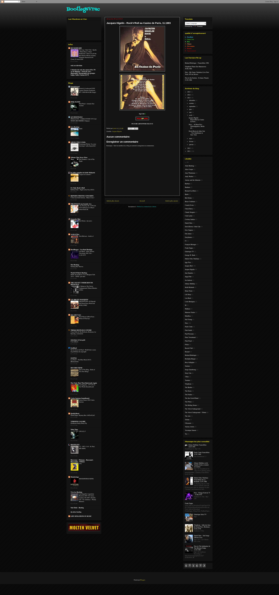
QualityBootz (75, 413)
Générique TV (189, 251)
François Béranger (190, 244)
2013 (189, 98)
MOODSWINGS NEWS (86, 479)
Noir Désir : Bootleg (77, 507)
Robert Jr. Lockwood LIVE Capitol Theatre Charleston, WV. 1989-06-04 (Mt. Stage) (87, 90)
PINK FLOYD (75, 102)
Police (187, 344)
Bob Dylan (188, 198)
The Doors (188, 391)
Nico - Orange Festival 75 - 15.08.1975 (202, 494)
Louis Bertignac (190, 301)
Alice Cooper (189, 169)
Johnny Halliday (190, 284)
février (191, 141)
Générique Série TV (200, 514)
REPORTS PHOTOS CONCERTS (82, 196)
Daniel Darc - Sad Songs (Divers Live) (201, 536)
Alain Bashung (189, 166)
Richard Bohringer (190, 355)
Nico (186, 323)
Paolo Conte (188, 327)
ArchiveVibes (75, 234)
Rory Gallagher (189, 362)
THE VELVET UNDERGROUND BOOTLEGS (82, 284)
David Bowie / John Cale (192, 227)
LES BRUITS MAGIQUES (79, 299)
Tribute (187, 420)
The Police (188, 402)
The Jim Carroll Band (191, 398)
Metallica (188, 316)
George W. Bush (190, 255)
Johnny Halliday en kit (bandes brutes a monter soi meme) (201, 465)
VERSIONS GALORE (78, 421)
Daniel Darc (188, 223)
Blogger (142, 580)
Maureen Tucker (190, 312)
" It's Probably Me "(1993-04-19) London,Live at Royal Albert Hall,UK (87, 207)
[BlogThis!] (131, 129)
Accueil (142, 201)
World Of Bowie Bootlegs (79, 273)
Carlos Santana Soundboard (80, 398)
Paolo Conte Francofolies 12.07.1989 (201, 453)
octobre (191, 103)
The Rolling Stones (191, 405)
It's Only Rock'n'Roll (78, 188)
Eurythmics (188, 237)
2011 (189, 151)
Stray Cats (188, 373)
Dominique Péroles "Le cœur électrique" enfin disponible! (87, 145)
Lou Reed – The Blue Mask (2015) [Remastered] (81, 361)
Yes (186, 434)
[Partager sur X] (133, 129)
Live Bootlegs (75, 127)
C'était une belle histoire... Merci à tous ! (82, 198)
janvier (191, 144)
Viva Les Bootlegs (76, 492)
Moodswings (75, 477)
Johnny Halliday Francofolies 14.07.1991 (197, 446)
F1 (186, 241)
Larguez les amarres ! (85, 174)
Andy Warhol (189, 176)
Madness (187, 309)
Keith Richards (189, 287)
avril (190, 115)
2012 (189, 148)
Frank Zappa (189, 248)
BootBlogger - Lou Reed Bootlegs (81, 249)
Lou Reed (188, 298)
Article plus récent (112, 201)
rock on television (76, 65)
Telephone (188, 384)
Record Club (189, 348)
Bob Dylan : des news (85, 221)
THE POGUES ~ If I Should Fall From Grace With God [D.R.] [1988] (87, 303)
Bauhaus (187, 187)
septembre (192, 106)
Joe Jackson (188, 280)
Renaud (187, 352)
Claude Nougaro (190, 212)
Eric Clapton (189, 230)
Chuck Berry (189, 209)
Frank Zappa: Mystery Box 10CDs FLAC (83, 415)
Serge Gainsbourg (190, 370)
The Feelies (188, 394)
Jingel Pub (188, 277)
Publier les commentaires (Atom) (146, 207)
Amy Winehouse (190, 173)
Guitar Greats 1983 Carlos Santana (86, 401)
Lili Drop (188, 294)
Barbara (187, 184)
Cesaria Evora (189, 205)
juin (190, 109)
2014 (189, 95)
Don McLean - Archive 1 (86, 236)
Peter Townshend (190, 337)
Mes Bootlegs (75, 265)
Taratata (187, 380)
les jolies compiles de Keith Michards (83, 172)
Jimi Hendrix (189, 273)
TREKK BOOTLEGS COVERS (81, 330)
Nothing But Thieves (77, 266)
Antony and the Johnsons (192, 180)
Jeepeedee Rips (75, 219)
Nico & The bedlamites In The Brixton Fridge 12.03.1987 (202, 548)
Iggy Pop (188, 262)
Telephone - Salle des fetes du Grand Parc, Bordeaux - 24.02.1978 (202, 527)
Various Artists (189, 427)
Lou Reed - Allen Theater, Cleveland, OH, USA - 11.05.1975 (86, 253)
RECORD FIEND (76, 368)
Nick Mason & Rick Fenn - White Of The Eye (87, 317)
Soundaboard (75, 86)
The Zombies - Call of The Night (86, 160)
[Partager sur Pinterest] (137, 129)
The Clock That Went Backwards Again (84, 383)
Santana (187, 366)
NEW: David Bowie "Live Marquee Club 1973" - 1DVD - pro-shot (83, 275)
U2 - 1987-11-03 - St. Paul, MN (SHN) (87, 447)
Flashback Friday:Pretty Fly (79, 423)
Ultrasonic (188, 423)
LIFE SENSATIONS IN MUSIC (81, 516)
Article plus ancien (171, 201)
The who (187, 416)
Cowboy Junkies (190, 219)
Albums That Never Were (79, 157)
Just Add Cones (76, 315)
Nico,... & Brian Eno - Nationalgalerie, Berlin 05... (196, 126)
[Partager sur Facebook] (135, 129)
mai (190, 112)
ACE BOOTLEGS (77, 117)
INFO (80, 129)
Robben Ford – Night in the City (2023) (82, 190)
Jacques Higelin (117, 131)
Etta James (188, 234)
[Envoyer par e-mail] (129, 129)
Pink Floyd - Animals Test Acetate (86, 104)
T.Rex (187, 377)
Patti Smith (188, 330)
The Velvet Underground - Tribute (195, 412)
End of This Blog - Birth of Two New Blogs (87, 370)
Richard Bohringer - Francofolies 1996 (197, 63)
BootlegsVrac (83, 9)
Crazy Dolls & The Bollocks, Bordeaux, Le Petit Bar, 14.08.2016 (83, 333)
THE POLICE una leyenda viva (81, 204)
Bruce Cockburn (190, 201)
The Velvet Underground (192, 409)
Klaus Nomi (188, 291)
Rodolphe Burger (190, 359)
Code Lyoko (188, 216)
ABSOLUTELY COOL (78, 142)
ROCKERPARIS (76, 48)
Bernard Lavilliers (190, 191)
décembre (192, 100)
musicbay (74, 358)
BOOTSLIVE (75, 444)
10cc (80, 463)
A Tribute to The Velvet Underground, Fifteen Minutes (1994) (88, 288)
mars (191, 138)
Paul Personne (189, 334)
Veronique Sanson (190, 430)
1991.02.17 (82, 431)
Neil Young (188, 319)
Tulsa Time (74, 429)
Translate (200, 26)
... (185, 162)
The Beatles (188, 387)
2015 (189, 92)
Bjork (186, 194)
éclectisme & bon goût (78, 340)
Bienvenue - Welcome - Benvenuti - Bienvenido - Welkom (82, 461)
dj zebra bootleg (76, 512)
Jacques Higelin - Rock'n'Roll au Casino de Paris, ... (196, 120)
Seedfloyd (74, 348)
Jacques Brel (189, 266)
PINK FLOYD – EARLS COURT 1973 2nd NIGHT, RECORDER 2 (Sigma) (83, 120)
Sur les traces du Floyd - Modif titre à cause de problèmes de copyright (83, 351)
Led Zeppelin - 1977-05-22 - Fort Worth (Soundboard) (87, 386)
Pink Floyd (188, 341)
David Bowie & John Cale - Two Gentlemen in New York (197, 133)
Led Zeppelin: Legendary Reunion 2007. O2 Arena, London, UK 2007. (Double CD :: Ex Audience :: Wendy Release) (87, 497)
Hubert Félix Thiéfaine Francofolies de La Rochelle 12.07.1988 (201, 480)
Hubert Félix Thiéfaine (192, 259)
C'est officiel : (75, 342)
